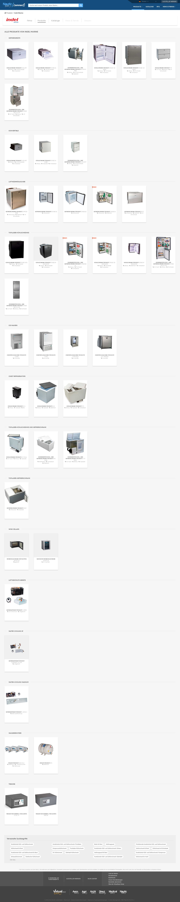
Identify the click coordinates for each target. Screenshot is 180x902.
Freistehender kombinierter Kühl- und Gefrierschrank (151, 844)
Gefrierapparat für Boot (100, 852)
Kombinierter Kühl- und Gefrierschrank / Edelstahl (108, 856)
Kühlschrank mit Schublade (160, 848)
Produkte (137, 6)
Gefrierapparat (110, 844)
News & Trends (168, 6)
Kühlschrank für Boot (17, 848)
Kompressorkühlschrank (59, 848)
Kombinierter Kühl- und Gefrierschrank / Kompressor (151, 852)
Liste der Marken (113, 873)
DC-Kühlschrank (57, 852)
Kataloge (150, 6)
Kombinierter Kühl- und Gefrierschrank (22, 844)
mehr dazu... (13, 859)
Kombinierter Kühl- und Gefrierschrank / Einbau (107, 848)
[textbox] (53, 5)
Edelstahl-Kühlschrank (72, 852)
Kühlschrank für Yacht (142, 856)
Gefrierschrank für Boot (142, 848)
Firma (29, 20)
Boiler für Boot (98, 844)
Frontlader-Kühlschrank (76, 848)
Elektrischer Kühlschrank (33, 856)
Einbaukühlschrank (16, 856)
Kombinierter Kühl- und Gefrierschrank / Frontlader (67, 844)
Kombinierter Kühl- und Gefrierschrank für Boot (24, 852)
